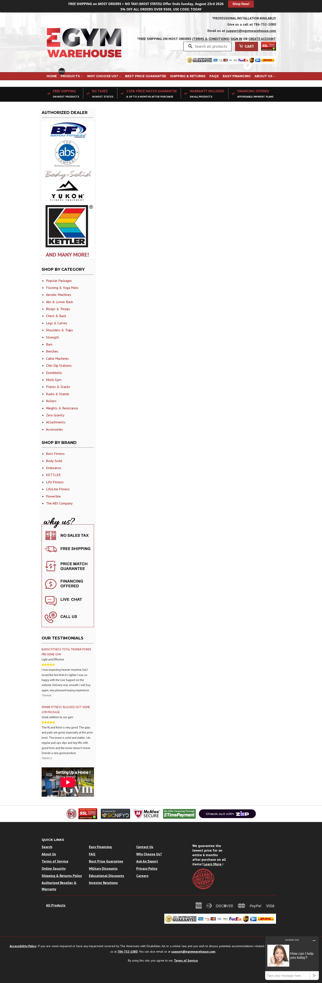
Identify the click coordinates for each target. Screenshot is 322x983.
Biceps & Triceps (58, 309)
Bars (49, 344)
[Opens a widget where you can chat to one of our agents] (292, 957)
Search (47, 847)
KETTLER (53, 475)
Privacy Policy (146, 868)
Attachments (55, 422)
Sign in (236, 39)
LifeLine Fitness (58, 489)
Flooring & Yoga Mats (62, 287)
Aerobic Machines (58, 294)
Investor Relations (103, 882)
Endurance (53, 468)
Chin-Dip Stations (59, 365)
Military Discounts (103, 868)
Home (52, 76)
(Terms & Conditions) (211, 39)
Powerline (53, 496)
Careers (142, 875)
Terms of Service (55, 861)
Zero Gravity (55, 415)
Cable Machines (57, 358)
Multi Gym (53, 379)
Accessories (54, 429)
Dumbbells (54, 372)
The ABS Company (59, 503)
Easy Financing (237, 76)
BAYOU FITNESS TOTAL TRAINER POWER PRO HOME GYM (66, 652)
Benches (52, 351)
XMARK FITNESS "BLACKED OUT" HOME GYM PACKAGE (66, 709)
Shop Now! (240, 4)
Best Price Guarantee (145, 76)
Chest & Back (56, 316)
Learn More (212, 864)
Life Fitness (55, 482)
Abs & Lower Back (59, 302)
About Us (264, 76)
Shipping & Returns (187, 76)
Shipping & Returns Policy (62, 875)
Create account (262, 39)
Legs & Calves (56, 323)
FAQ (92, 854)
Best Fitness (55, 453)
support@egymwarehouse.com (251, 30)
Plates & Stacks (58, 386)
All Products (55, 905)
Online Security (54, 868)
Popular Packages (59, 280)
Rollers (51, 401)
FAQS (214, 76)
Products (71, 76)
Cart (249, 46)
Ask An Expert (147, 861)
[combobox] (211, 46)
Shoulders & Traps (59, 330)
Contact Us (144, 847)
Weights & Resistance (62, 408)
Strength (52, 337)
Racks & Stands (57, 394)
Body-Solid (54, 461)
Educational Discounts (106, 875)
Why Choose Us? (103, 76)
